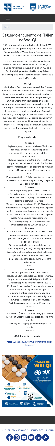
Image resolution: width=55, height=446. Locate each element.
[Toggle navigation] (8, 18)
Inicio (6, 27)
